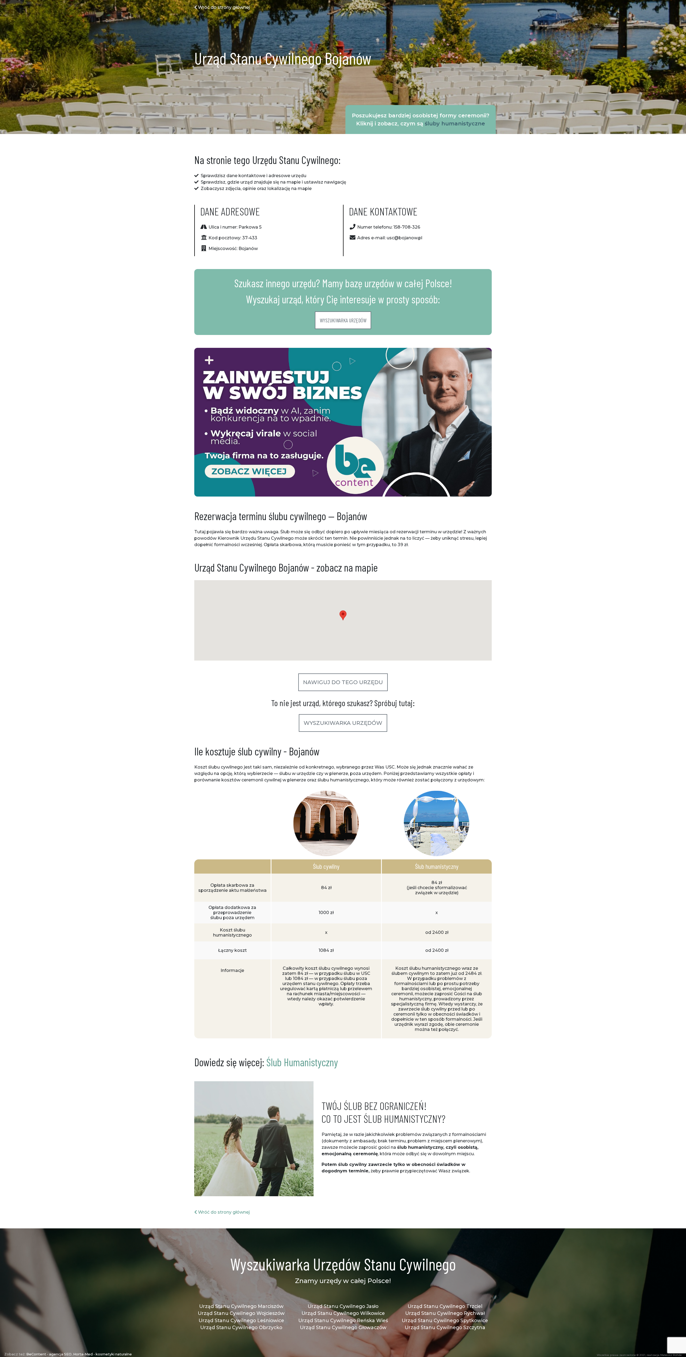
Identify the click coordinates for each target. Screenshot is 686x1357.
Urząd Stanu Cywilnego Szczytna (445, 1327)
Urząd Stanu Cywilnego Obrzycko (241, 1327)
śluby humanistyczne (455, 123)
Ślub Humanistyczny (302, 1062)
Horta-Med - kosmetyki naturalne (102, 1354)
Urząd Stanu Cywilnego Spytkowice (445, 1320)
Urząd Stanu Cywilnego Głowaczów (343, 1327)
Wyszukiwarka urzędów (343, 320)
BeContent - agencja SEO (49, 1354)
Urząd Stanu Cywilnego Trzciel (445, 1306)
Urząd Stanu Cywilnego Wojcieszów (241, 1313)
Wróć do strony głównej (223, 7)
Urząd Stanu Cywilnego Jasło (343, 1306)
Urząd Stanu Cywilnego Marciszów (241, 1306)
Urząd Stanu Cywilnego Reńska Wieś (343, 1320)
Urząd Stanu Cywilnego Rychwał (445, 1313)
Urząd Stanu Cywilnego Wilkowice (343, 1313)
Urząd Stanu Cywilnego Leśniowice (241, 1320)
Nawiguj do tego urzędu (343, 682)
